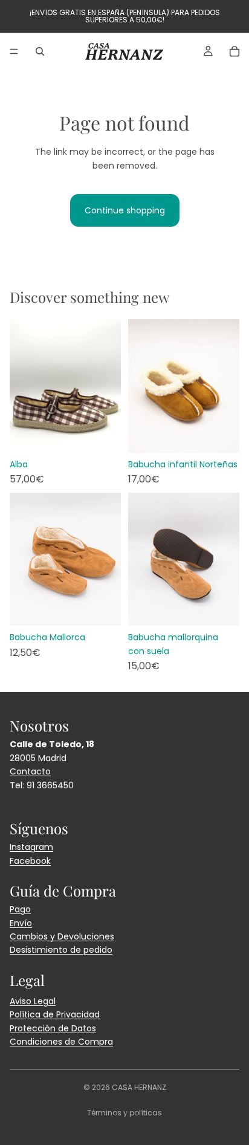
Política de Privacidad (55, 1014)
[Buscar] (40, 51)
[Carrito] (234, 51)
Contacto (30, 771)
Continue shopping (125, 210)
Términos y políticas (124, 1113)
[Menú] (14, 51)
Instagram (31, 847)
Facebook (30, 861)
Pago (20, 909)
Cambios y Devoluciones (62, 936)
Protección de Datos (53, 1028)
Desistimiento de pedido (61, 950)
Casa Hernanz (139, 1087)
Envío (21, 923)
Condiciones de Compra (61, 1042)
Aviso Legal (33, 1001)
